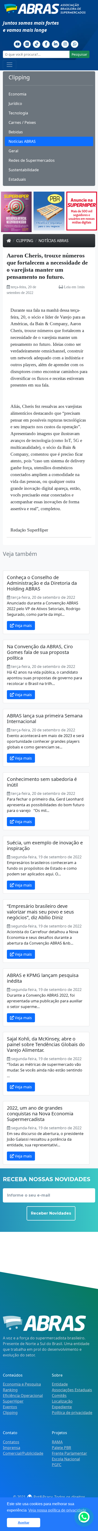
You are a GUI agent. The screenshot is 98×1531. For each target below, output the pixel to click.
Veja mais (23, 625)
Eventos (10, 1406)
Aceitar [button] (23, 1522)
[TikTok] (36, 43)
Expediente (62, 1406)
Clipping (24, 240)
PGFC (56, 1464)
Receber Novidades (51, 1213)
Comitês (59, 1395)
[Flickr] (27, 43)
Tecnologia (18, 113)
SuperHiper (13, 1401)
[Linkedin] (55, 43)
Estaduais (17, 179)
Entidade (60, 1384)
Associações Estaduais (72, 1389)
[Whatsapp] (74, 43)
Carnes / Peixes (22, 122)
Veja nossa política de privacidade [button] (57, 1510)
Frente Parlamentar (69, 1453)
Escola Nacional (66, 1459)
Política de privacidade (72, 1412)
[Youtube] (17, 43)
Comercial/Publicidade (23, 1453)
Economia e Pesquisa (22, 1384)
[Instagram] (65, 43)
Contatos (11, 1442)
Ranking (10, 1389)
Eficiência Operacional (23, 1395)
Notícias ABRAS (22, 141)
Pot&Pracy (42, 1496)
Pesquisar (79, 54)
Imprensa (11, 1447)
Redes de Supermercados (32, 160)
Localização (62, 1401)
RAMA (57, 1442)
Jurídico (15, 103)
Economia (17, 94)
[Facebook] (46, 43)
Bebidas (16, 132)
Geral (13, 150)
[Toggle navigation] (9, 64)
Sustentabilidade (24, 169)
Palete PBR (61, 1447)
